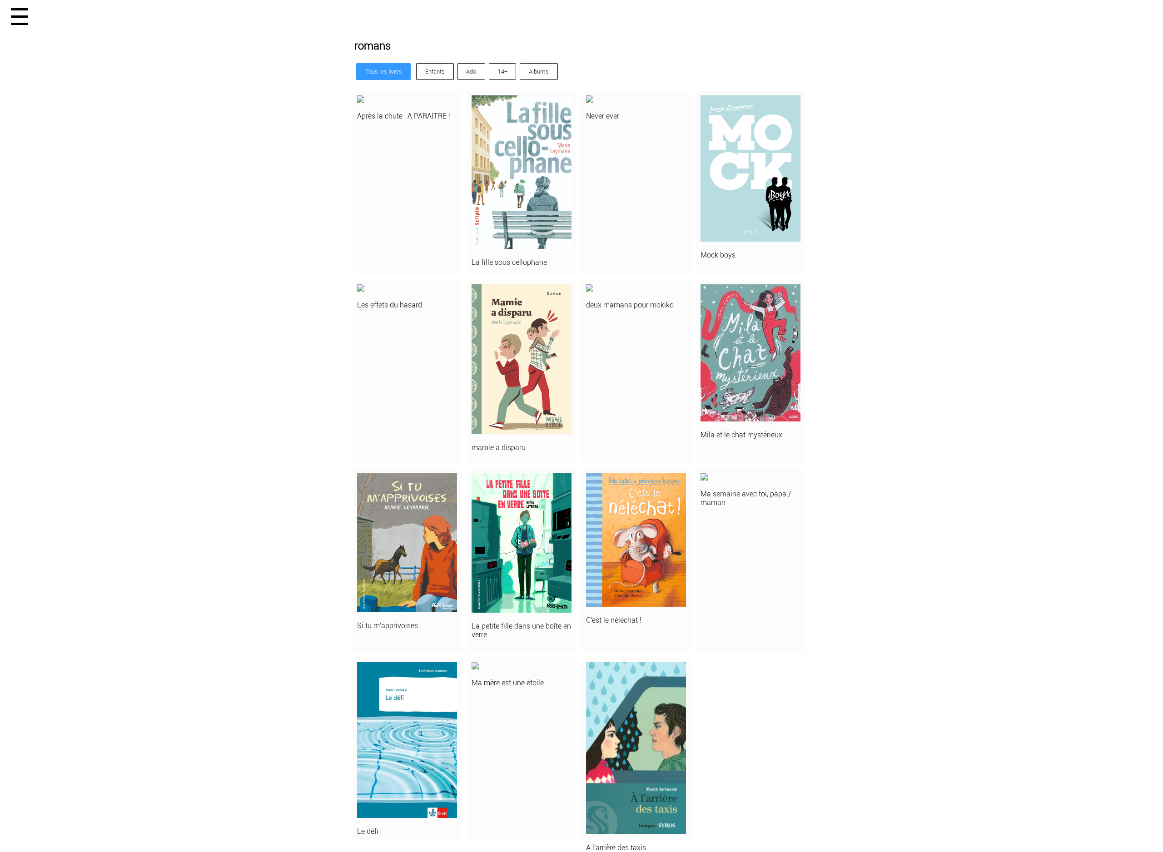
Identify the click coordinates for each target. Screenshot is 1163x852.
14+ (502, 71)
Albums (539, 71)
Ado (471, 71)
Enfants (435, 71)
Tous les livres (383, 71)
